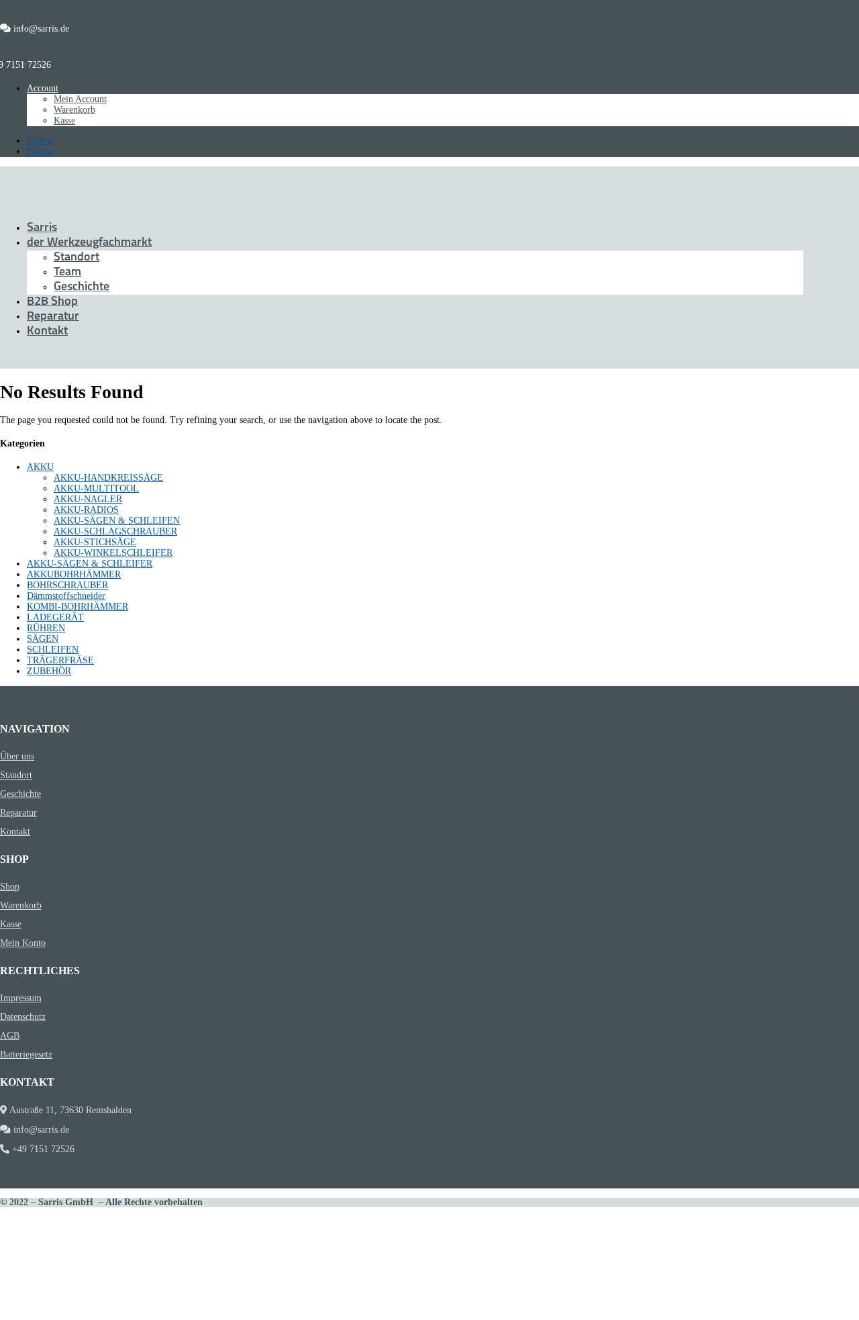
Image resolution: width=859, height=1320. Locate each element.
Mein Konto (23, 943)
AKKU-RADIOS (86, 510)
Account (42, 88)
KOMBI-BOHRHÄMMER (77, 607)
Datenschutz (23, 1017)
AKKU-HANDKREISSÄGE (108, 478)
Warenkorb (74, 110)
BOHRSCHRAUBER (67, 585)
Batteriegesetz (26, 1054)
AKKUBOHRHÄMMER (74, 574)
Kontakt (47, 332)
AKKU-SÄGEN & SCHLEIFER (89, 564)
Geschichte (81, 287)
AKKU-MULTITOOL (96, 488)
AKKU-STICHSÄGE (95, 542)
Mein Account (80, 99)
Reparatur (53, 317)
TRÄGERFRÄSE (60, 660)
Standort (76, 258)
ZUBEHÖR (49, 671)
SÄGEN (42, 639)
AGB (9, 1036)
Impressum (21, 998)
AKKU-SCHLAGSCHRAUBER (115, 531)
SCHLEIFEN (53, 650)
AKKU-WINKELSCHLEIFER (113, 553)
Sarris (42, 228)
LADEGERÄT (55, 617)
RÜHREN (46, 628)
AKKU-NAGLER (88, 499)
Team (67, 273)
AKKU (40, 467)
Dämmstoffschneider (66, 596)
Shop (9, 887)
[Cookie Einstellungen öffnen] (100, 1314)
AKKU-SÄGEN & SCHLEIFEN (117, 521)
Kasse (64, 120)
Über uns (17, 756)
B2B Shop (52, 302)
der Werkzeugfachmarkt (89, 243)
